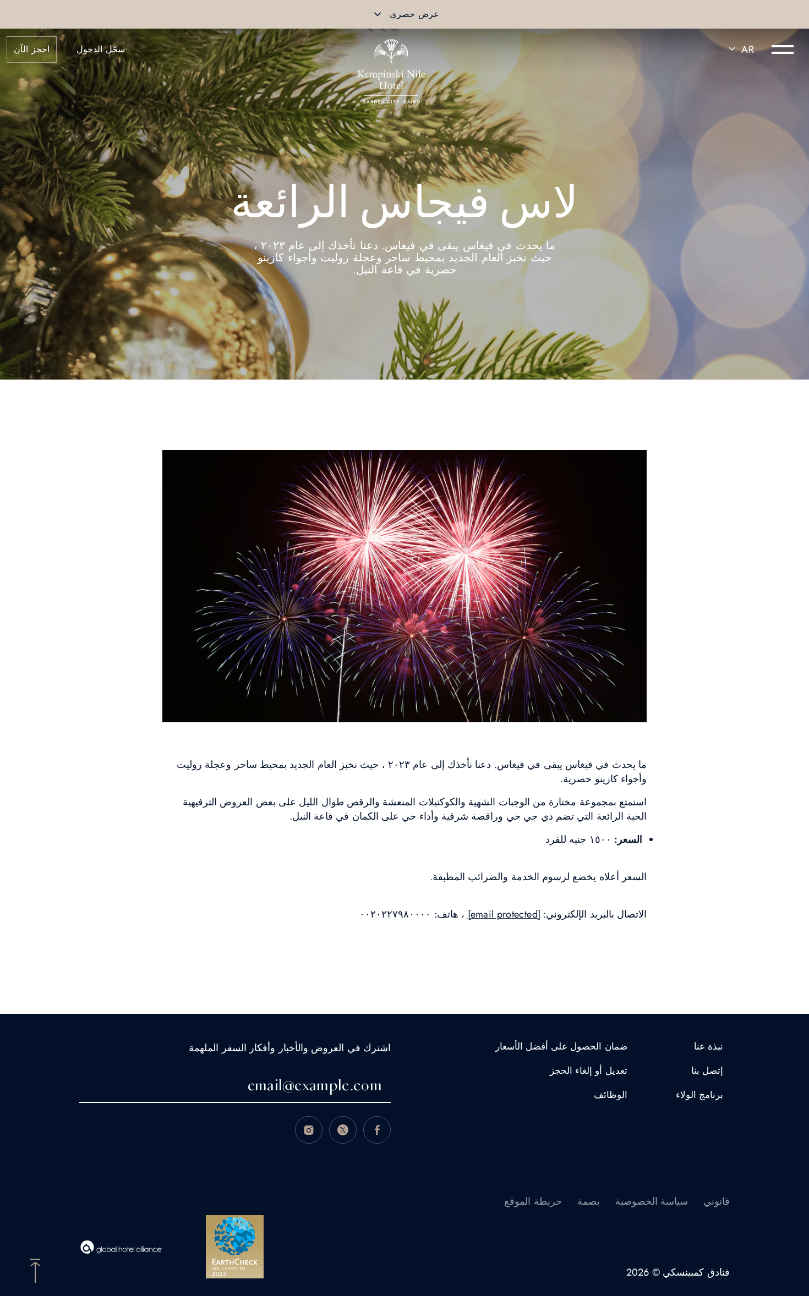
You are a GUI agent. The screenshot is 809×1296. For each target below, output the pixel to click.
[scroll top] (35, 1269)
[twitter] (343, 1130)
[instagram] (308, 1130)
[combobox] (740, 49)
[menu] (782, 49)
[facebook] (377, 1130)
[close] (377, 14)
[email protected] (504, 914)
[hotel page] (391, 49)
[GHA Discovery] (121, 1247)
